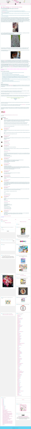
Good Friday (18, 337)
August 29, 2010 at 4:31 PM (7, 201)
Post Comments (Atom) (5, 220)
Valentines (18, 373)
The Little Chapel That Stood (19, 372)
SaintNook (18, 362)
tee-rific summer (18, 392)
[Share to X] (2, 115)
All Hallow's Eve (18, 320)
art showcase (18, 378)
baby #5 (18, 379)
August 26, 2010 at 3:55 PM (7, 186)
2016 (2, 400)
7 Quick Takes (18, 316)
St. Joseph (18, 366)
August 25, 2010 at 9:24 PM (7, 170)
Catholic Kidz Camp (19, 326)
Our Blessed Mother (19, 351)
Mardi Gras (18, 348)
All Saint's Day (18, 321)
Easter (18, 332)
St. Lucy (18, 367)
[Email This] (1, 115)
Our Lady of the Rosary (19, 353)
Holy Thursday (18, 341)
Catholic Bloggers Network (19, 325)
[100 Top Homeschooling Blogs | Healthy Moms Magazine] (8, 314)
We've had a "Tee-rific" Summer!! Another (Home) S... (7, 418)
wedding (18, 394)
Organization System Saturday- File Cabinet (6, 419)
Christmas (18, 327)
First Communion (18, 336)
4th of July (18, 315)
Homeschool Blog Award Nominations (20, 343)
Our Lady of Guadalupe (19, 352)
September (4, 408)
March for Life (18, 347)
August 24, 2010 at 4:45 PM (7, 140)
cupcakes (18, 383)
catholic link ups (18, 382)
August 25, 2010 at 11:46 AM (7, 150)
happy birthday (18, 387)
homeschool (18, 389)
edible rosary (18, 384)
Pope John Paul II (19, 356)
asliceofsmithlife (6, 158)
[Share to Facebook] (3, 115)
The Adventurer (6, 136)
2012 (2, 403)
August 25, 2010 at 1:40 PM (7, 157)
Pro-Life (18, 357)
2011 (2, 404)
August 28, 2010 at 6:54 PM (7, 195)
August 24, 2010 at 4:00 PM (7, 135)
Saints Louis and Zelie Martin (19, 363)
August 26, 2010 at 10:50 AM (7, 179)
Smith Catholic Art (23, 104)
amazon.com (18, 377)
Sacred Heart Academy (19, 358)
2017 (2, 399)
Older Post (29, 219)
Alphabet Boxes (18, 322)
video (17, 393)
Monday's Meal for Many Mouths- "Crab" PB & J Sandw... (8, 421)
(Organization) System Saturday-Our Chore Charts (7, 411)
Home (15, 219)
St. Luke (18, 368)
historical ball (18, 388)
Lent (17, 346)
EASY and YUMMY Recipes (19, 331)
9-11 (17, 317)
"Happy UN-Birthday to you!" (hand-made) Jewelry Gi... (7, 414)
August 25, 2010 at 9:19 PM (7, 163)
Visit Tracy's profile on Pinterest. (23, 275)
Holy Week (18, 342)
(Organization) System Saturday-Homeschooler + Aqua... (8, 422)
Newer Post (2, 219)
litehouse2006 (5, 187)
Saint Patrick (18, 361)
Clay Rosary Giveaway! (5, 410)
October (3, 407)
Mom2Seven (5, 118)
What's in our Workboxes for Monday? (6, 415)
